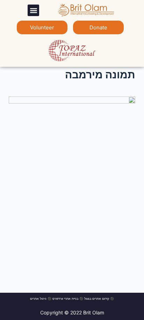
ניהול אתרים (38, 298)
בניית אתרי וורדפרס (65, 298)
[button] (33, 10)
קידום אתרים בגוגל (96, 298)
